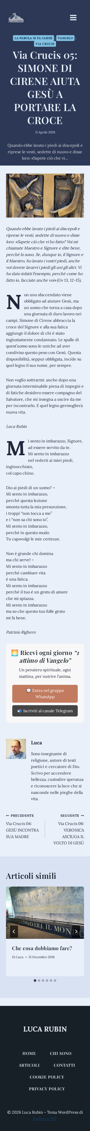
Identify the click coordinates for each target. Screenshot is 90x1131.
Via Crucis (45, 44)
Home (29, 1053)
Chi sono (61, 1053)
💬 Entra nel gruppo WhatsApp (45, 693)
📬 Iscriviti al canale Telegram (45, 710)
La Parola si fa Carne (33, 38)
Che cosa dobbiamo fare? (42, 948)
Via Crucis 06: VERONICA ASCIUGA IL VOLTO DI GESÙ (69, 829)
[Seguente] (76, 932)
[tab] (35, 980)
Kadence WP (45, 1118)
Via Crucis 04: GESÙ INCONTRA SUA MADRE (22, 826)
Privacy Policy (47, 1088)
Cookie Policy (47, 1076)
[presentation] (45, 913)
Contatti (64, 1065)
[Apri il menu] (76, 17)
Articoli (29, 1065)
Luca (36, 743)
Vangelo (65, 38)
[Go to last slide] (14, 932)
